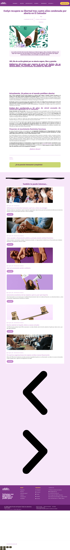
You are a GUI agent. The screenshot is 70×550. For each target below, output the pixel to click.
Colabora (36, 3)
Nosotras (22, 3)
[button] (35, 393)
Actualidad (50, 3)
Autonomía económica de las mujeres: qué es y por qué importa (27, 295)
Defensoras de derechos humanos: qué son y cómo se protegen (27, 208)
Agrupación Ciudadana (47, 144)
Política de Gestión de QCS (40, 507)
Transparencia (44, 3)
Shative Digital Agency (17, 509)
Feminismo (41, 22)
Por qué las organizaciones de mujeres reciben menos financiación (28, 355)
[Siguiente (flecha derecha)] (4, 549)
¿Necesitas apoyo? (29, 3)
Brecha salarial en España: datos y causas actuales (23, 325)
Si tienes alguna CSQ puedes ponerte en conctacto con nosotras (46, 508)
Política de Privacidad (47, 506)
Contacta (51, 487)
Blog (41, 16)
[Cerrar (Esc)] (10, 547)
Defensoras (17, 205)
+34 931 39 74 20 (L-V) (11, 544)
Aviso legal (54, 506)
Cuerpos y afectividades (41, 19)
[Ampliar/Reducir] (1, 547)
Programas (15, 3)
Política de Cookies (39, 506)
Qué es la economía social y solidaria (18, 268)
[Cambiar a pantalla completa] (4, 547)
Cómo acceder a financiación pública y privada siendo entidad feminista (30, 238)
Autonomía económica (19, 235)
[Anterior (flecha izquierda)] (1, 549)
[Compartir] (7, 547)
